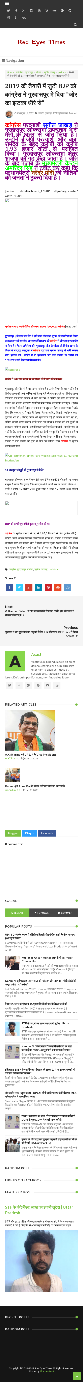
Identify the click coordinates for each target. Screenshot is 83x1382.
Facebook (47, 833)
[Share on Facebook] (9, 587)
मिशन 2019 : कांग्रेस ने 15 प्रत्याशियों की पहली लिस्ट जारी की (36, 1004)
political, (73, 113)
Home (10, 72)
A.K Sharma (12, 758)
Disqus (29, 833)
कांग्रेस (19, 72)
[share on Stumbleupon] (57, 587)
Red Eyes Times (41, 42)
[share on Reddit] (67, 587)
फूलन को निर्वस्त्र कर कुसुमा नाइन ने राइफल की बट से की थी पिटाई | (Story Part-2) (49, 1141)
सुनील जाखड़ (49, 72)
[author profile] (9, 117)
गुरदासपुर (29, 72)
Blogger (13, 833)
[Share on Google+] (28, 587)
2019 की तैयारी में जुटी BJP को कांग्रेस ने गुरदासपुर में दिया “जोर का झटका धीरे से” (41, 94)
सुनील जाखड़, (63, 113)
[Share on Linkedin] (38, 587)
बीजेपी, (55, 113)
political (62, 72)
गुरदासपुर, (49, 113)
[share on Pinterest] (48, 587)
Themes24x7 (47, 1371)
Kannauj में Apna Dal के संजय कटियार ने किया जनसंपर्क (35, 786)
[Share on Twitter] (19, 587)
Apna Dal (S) (12, 790)
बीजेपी (38, 72)
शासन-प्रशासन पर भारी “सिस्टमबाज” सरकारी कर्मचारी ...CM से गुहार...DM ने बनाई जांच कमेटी (48, 1117)
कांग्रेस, (41, 113)
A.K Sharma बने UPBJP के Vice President (30, 754)
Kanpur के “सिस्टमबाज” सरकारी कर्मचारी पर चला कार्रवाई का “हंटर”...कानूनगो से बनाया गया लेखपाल (47, 1048)
